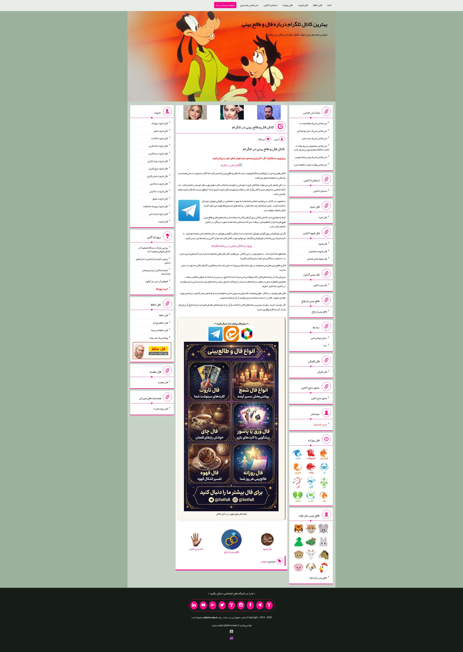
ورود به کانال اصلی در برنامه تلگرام (232, 246)
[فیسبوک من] (250, 605)
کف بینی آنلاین (320, 285)
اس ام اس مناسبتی (249, 5)
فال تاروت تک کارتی (158, 145)
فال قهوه (322, 243)
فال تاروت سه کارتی (158, 153)
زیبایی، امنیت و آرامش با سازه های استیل (153, 260)
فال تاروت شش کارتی (157, 176)
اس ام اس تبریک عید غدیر (314, 138)
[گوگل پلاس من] (212, 605)
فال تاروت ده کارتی (158, 191)
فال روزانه (288, 5)
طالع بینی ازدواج (319, 311)
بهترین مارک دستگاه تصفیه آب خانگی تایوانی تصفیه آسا (154, 249)
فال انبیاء (322, 217)
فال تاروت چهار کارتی (158, 160)
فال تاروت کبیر (160, 130)
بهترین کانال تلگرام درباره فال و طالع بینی (284, 24)
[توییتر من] (222, 605)
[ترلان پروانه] (232, 113)
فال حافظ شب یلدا (159, 330)
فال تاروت (303, 5)
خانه (329, 5)
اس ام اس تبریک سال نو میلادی (312, 130)
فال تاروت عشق (160, 198)
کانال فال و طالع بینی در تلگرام (253, 127)
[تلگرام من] (259, 605)
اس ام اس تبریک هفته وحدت (313, 123)
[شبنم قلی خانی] (195, 113)
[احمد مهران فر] (269, 113)
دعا (325, 345)
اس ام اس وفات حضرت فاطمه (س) (310, 164)
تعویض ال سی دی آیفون (156, 281)
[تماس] (231, 605)
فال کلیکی (322, 371)
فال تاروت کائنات (159, 138)
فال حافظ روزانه (160, 322)
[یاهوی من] (269, 605)
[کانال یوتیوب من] (203, 605)
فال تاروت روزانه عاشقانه (155, 206)
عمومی (264, 561)
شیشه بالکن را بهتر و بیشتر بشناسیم (156, 271)
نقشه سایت (217, 625)
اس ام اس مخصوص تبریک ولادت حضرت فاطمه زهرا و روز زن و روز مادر (312, 147)
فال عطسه (163, 382)
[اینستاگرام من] (241, 605)
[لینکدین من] (193, 605)
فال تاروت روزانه (160, 123)
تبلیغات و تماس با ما (225, 5)
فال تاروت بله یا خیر (158, 213)
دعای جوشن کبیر (319, 337)
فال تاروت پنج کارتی (158, 168)
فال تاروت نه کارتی (159, 183)
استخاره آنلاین (270, 5)
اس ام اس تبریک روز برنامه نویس (311, 157)
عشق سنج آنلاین (319, 398)
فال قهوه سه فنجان (318, 251)
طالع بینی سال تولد (318, 577)
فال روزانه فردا (160, 408)
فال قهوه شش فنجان (317, 258)
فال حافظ (317, 5)
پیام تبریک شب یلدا (158, 337)
